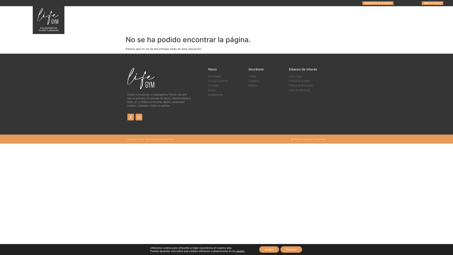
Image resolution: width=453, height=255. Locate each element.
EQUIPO (379, 20)
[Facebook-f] (130, 117)
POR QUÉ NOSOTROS (332, 20)
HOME (285, 20)
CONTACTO (438, 20)
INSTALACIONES (399, 20)
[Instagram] (139, 117)
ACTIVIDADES (302, 20)
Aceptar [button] (269, 249)
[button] (378, 3)
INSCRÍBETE (359, 20)
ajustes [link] (240, 251)
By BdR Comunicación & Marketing (308, 139)
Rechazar (291, 249)
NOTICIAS (420, 20)
